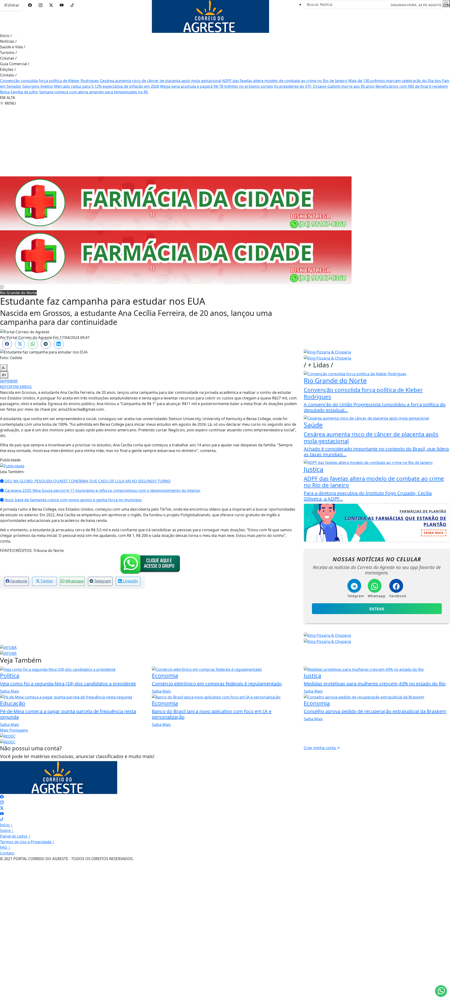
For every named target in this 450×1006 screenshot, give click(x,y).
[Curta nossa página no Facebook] (2, 796)
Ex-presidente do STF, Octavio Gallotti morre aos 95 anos (324, 86)
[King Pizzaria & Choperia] (327, 351)
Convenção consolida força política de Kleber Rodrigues (49, 80)
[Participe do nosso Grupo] (149, 563)
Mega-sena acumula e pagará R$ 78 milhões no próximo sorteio (216, 86)
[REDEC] (7, 735)
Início (6, 35)
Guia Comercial (14, 63)
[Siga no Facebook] (30, 5)
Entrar (376, 608)
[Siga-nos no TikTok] (2, 819)
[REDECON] (176, 202)
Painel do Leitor (15, 836)
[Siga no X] (51, 5)
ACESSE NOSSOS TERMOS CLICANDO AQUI (100, 997)
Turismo (8, 52)
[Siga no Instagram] (40, 5)
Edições (8, 69)
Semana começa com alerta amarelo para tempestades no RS (93, 92)
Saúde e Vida (12, 46)
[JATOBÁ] (8, 647)
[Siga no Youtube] (61, 5)
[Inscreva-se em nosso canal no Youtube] (2, 813)
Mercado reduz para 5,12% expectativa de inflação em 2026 (106, 86)
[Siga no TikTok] (72, 5)
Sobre (7, 830)
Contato (8, 75)
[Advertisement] (225, 141)
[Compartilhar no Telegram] (46, 344)
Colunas (8, 58)
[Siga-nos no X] (2, 808)
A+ (4, 374)
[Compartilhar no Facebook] (7, 344)
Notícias (8, 41)
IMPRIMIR (9, 381)
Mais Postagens (14, 730)
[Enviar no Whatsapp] (33, 344)
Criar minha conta (320, 747)
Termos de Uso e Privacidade (27, 841)
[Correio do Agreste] (210, 16)
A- (3, 367)
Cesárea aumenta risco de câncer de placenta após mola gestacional (160, 80)
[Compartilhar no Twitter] (20, 344)
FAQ (5, 847)
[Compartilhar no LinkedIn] (59, 344)
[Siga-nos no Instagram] (2, 802)
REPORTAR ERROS (16, 386)
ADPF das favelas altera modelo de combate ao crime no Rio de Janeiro (284, 80)
